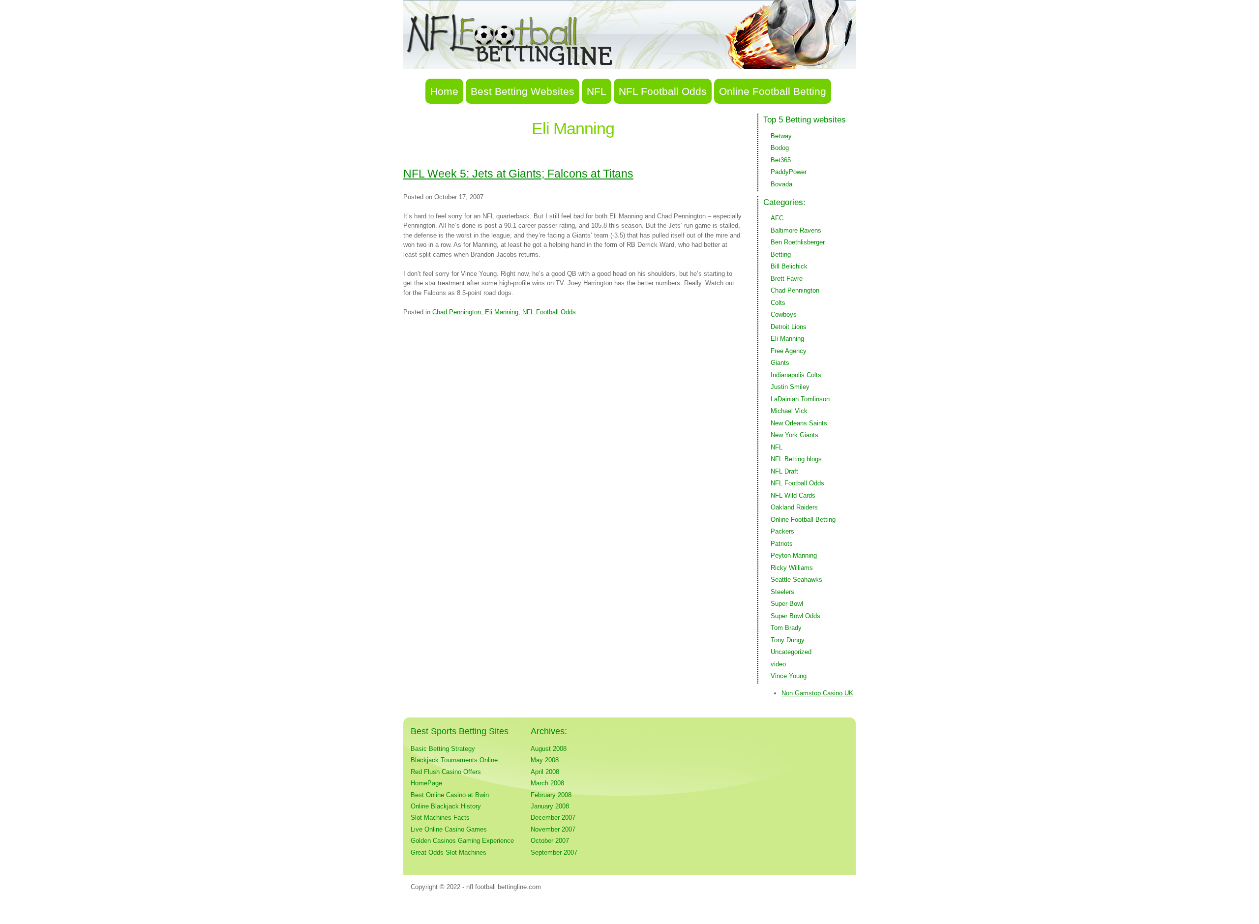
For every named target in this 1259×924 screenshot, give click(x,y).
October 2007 (550, 840)
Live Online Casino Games (449, 829)
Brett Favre (787, 278)
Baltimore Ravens (796, 230)
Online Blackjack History (446, 806)
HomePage (426, 783)
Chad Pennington (456, 312)
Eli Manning (501, 312)
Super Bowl (787, 603)
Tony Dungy (788, 640)
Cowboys (784, 314)
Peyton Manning (794, 555)
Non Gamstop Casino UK (817, 693)
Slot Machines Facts (440, 817)
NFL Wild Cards (793, 495)
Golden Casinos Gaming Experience (462, 840)
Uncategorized (791, 652)
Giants (780, 362)
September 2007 (554, 852)
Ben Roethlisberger (798, 242)
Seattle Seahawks (796, 579)
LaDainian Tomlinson (800, 399)
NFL (596, 91)
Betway (781, 136)
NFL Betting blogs (796, 459)
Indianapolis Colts (796, 375)
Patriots (782, 543)
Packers (782, 531)
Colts (778, 302)
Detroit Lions (789, 326)
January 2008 (550, 806)
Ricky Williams (792, 567)
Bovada (781, 184)
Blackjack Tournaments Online (454, 760)
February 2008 (551, 795)
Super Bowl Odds (795, 616)
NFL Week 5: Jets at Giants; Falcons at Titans (518, 173)
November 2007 (553, 829)
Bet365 (781, 160)
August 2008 (549, 748)
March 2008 (547, 783)
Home (444, 91)
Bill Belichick (789, 266)
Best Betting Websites (522, 91)
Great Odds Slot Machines (448, 852)
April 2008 (545, 771)
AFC (777, 218)
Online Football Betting (772, 91)
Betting (781, 254)
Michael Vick (789, 411)
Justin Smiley (790, 386)
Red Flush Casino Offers (446, 771)
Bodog (780, 147)
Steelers (782, 592)
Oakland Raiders (794, 507)
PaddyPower (789, 172)
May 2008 (545, 760)
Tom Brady (786, 627)
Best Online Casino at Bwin (450, 795)
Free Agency (789, 351)
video (778, 664)
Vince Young (789, 676)
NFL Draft (784, 471)
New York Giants (794, 435)
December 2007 (553, 817)
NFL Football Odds (663, 91)
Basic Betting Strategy (443, 748)
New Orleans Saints (799, 423)
